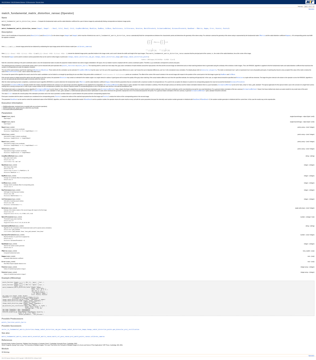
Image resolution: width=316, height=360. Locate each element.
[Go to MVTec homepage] (309, 3)
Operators (311, 9)
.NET (306, 6)
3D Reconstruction (30, 2)
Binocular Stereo (40, 2)
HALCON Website (6, 2)
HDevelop (300, 6)
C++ (310, 6)
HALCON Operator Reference (18, 2)
